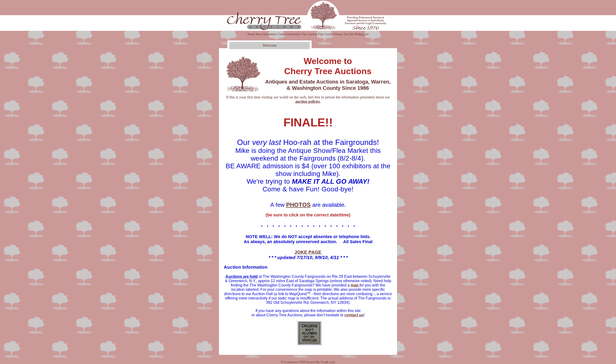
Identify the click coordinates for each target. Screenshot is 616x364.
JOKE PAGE (308, 252)
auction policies (307, 101)
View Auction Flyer (313, 34)
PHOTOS (298, 205)
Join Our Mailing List (356, 34)
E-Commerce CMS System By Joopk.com (308, 362)
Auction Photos (334, 34)
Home (251, 34)
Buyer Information (266, 34)
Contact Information (289, 34)
